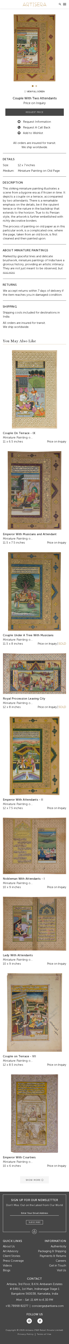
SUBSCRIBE (35, 1222)
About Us (9, 1246)
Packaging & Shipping (52, 1251)
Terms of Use (44, 1334)
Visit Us (61, 1270)
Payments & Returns (53, 1256)
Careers (61, 1260)
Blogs (6, 1270)
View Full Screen (35, 91)
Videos (7, 1265)
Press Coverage (13, 1260)
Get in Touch (57, 1265)
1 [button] (33, 86)
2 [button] (36, 86)
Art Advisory (10, 1251)
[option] (34, 47)
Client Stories (11, 1256)
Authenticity (58, 1246)
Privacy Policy (26, 1334)
